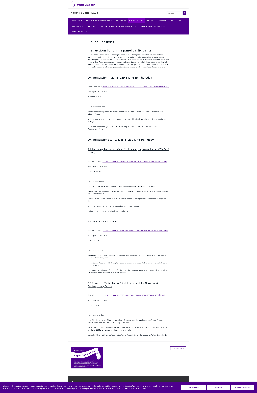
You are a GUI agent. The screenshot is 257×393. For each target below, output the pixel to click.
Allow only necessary (242, 387)
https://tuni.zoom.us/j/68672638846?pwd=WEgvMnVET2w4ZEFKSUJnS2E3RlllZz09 (133, 295)
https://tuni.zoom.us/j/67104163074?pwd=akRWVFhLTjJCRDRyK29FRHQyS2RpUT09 (133, 161)
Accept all (218, 387)
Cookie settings (193, 387)
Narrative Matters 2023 (84, 12)
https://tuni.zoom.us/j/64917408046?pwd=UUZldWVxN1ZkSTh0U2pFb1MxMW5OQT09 (134, 87)
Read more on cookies (136, 388)
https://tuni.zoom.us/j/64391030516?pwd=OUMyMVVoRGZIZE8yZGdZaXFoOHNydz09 (135, 230)
